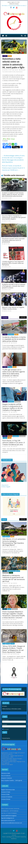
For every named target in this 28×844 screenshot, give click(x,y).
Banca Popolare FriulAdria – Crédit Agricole (11, 780)
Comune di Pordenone (6, 797)
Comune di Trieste (5, 792)
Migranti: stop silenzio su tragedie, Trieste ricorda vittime (13, 308)
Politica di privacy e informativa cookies (11, 709)
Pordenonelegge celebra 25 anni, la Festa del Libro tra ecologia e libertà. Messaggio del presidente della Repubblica (13, 159)
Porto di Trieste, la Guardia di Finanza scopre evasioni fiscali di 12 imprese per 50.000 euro (13, 168)
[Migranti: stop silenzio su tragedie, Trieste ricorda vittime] (14, 293)
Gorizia (10, 436)
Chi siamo (4, 706)
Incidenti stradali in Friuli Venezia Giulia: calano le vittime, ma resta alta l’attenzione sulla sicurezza (13, 194)
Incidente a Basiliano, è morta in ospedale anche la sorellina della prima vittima (14, 339)
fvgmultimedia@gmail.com (7, 818)
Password (4, 724)
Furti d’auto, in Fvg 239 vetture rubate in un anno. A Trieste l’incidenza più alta (13, 442)
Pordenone (17, 401)
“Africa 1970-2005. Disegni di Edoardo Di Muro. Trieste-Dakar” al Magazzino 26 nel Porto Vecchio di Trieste (13, 649)
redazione (16, 70)
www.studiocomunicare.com (8, 820)
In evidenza (11, 334)
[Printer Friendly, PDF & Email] (8, 139)
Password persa (6, 738)
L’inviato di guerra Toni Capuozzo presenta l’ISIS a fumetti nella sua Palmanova (13, 263)
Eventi (8, 536)
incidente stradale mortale (9, 71)
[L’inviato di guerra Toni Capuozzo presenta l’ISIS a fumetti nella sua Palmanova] (14, 247)
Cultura (4, 571)
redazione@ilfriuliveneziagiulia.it (8, 815)
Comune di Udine (5, 794)
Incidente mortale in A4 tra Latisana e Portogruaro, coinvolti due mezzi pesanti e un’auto (13, 286)
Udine (10, 56)
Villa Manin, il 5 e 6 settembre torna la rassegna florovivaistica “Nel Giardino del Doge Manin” (14, 542)
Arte (4, 536)
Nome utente (5, 720)
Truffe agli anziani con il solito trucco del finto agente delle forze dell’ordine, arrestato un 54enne (13, 373)
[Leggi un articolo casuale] (25, 35)
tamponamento (19, 71)
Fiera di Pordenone (5, 775)
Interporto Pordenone (6, 778)
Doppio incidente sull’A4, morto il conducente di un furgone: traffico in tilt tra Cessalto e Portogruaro (12, 407)
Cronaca (5, 56)
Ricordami (6, 729)
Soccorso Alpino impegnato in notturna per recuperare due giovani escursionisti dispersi (14, 217)
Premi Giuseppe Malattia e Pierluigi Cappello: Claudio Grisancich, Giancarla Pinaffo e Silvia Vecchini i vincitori (13, 614)
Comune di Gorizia (5, 799)
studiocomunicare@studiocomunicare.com (11, 823)
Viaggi (11, 572)
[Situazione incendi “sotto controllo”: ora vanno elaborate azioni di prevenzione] (14, 224)
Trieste (10, 367)
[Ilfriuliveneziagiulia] (3, 35)
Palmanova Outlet (5, 773)
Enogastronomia (11, 571)
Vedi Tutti (23, 317)
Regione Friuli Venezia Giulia (8, 789)
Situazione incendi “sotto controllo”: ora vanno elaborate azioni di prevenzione (13, 240)
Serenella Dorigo (15, 654)
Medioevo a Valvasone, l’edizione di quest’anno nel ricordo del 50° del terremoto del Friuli (13, 578)
